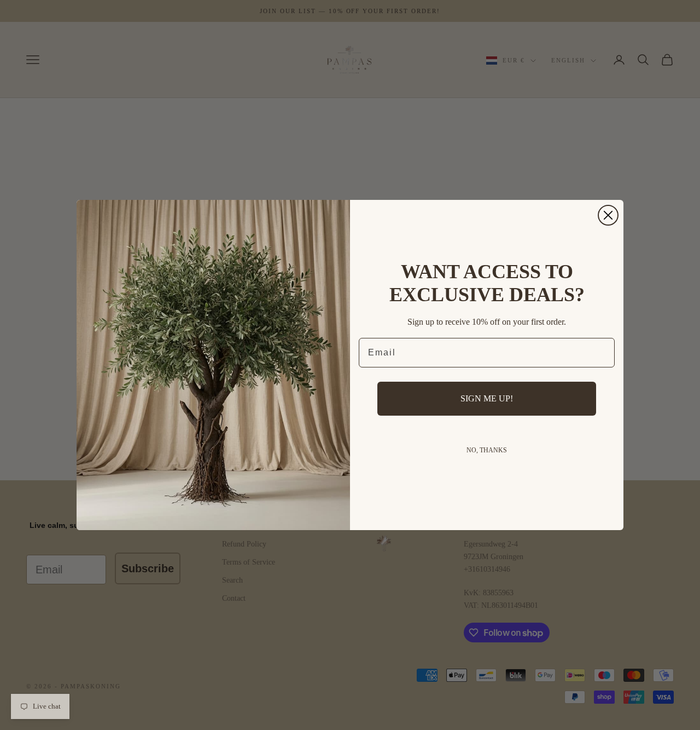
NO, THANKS (486, 450)
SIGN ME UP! (486, 398)
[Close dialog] (608, 215)
